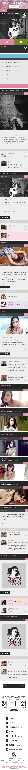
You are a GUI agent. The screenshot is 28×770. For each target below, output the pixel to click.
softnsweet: (12, 153)
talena (16, 387)
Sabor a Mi (5, 483)
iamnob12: (11, 540)
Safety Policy (19, 765)
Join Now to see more (14, 686)
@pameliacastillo (11, 146)
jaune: (10, 600)
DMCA (10, 765)
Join (3, 13)
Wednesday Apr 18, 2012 (11, 507)
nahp (3, 47)
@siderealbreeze (9, 207)
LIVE (21, 762)
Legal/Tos (7, 765)
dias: (9, 234)
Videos (10, 17)
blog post (18, 62)
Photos (3, 17)
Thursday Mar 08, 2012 (10, 556)
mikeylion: (11, 376)
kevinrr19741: (12, 295)
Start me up (6, 385)
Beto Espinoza (20, 137)
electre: (10, 302)
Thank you (5, 242)
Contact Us (16, 767)
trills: (10, 661)
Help (25, 760)
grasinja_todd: (13, 670)
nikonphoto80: (13, 608)
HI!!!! (3, 311)
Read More (4, 217)
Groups (17, 13)
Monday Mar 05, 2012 (10, 617)
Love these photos (9, 173)
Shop (16, 17)
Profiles (10, 13)
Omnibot (4, 458)
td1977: (10, 161)
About (8, 762)
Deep (3, 409)
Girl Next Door (7, 434)
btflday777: (12, 225)
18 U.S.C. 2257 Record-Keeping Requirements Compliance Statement (13, 766)
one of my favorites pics (12, 90)
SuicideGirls (24, 13)
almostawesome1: (14, 361)
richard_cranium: (14, 532)
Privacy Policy (14, 765)
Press (15, 762)
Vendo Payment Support (22, 767)
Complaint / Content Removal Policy (7, 767)
